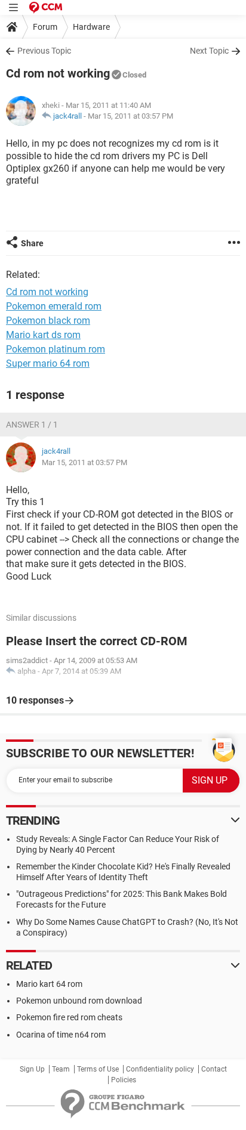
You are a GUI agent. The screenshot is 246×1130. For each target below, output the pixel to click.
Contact (214, 1069)
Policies (123, 1080)
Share (32, 243)
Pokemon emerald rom (54, 306)
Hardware (91, 27)
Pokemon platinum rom (55, 349)
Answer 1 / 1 (32, 424)
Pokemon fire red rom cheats (69, 1017)
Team (61, 1069)
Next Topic (209, 50)
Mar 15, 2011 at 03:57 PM (130, 116)
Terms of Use (98, 1069)
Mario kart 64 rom (49, 984)
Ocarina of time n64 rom (61, 1034)
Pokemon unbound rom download (79, 1000)
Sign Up (32, 1069)
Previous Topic (44, 50)
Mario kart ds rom (43, 334)
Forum (45, 27)
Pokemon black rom (48, 320)
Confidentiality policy (160, 1069)
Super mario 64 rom (48, 363)
